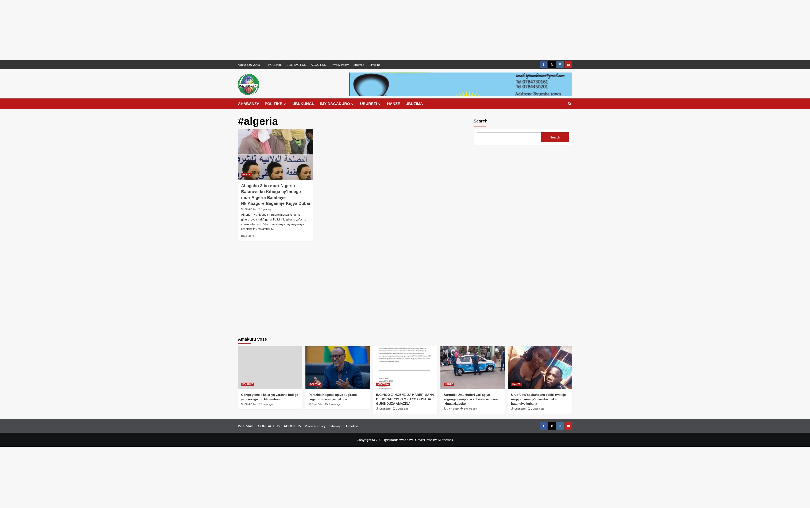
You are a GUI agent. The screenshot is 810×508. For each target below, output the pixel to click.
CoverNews (423, 440)
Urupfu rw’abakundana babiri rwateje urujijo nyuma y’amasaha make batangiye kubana (538, 399)
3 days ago (267, 404)
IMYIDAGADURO (335, 104)
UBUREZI (368, 104)
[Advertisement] (126, 30)
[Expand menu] (284, 104)
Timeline (375, 64)
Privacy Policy (340, 64)
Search (480, 121)
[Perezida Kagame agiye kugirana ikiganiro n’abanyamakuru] (337, 367)
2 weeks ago (470, 408)
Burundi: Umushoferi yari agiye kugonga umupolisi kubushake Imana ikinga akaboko (471, 399)
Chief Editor (250, 209)
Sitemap (359, 64)
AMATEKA (383, 384)
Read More (247, 235)
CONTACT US (296, 64)
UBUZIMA (414, 104)
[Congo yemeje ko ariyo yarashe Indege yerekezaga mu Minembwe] (270, 367)
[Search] (569, 104)
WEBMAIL (275, 64)
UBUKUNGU (303, 104)
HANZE (393, 104)
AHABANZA (248, 104)
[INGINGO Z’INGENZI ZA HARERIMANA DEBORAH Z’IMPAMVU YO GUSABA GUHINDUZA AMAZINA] (405, 367)
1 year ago (266, 209)
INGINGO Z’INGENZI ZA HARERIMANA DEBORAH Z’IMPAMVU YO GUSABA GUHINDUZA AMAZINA (405, 399)
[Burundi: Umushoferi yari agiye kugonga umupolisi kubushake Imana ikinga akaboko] (472, 367)
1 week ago (334, 404)
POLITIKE (273, 104)
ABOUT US (318, 64)
